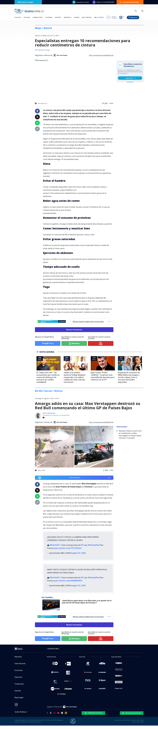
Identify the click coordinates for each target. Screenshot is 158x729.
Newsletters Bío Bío (82, 2)
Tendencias (67, 17)
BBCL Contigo (99, 17)
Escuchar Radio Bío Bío (131, 2)
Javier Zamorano (49, 413)
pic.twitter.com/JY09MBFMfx (68, 580)
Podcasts (18, 17)
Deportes (58, 17)
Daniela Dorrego (44, 50)
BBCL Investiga (87, 17)
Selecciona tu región (25, 2)
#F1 (82, 545)
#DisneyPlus (93, 545)
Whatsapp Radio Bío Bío (133, 713)
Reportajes (19, 697)
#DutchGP (54, 545)
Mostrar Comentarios (74, 330)
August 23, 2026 (78, 553)
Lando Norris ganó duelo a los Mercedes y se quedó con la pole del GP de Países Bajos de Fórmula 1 (86, 601)
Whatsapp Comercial (95, 713)
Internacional (38, 17)
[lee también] (51, 604)
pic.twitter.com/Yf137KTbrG (68, 548)
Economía (48, 17)
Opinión (76, 17)
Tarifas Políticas (20, 712)
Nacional (27, 17)
